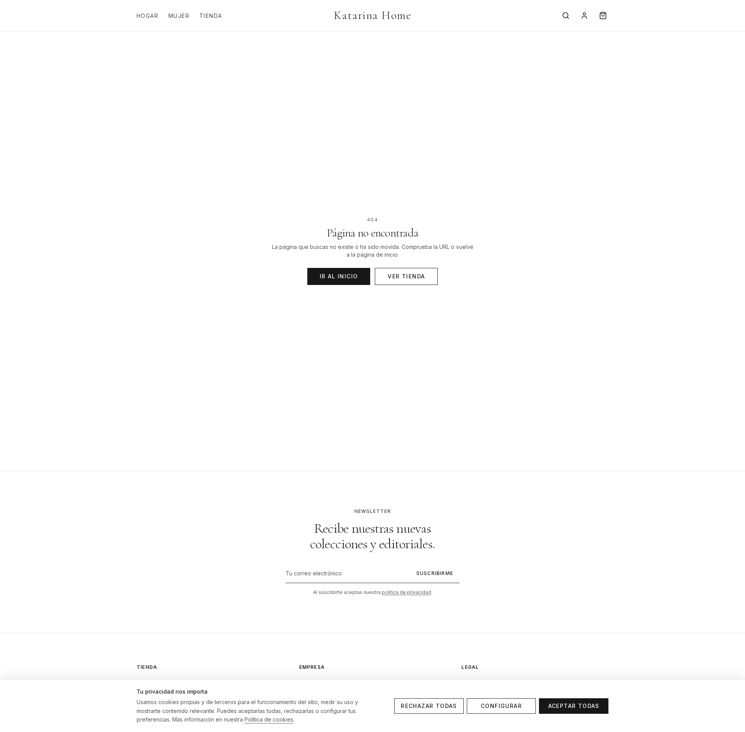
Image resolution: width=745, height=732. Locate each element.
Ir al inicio (339, 276)
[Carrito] (603, 15)
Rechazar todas (429, 706)
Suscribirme (434, 573)
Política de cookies (268, 719)
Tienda (210, 15)
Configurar (501, 706)
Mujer (178, 15)
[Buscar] (565, 15)
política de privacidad (406, 592)
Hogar (147, 15)
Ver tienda (406, 276)
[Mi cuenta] (584, 15)
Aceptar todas (573, 706)
